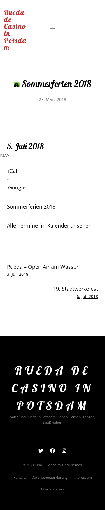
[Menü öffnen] (52, 29)
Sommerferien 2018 (31, 206)
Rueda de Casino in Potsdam (15, 30)
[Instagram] (64, 450)
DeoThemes (72, 464)
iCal (12, 170)
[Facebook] (52, 450)
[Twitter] (40, 450)
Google (17, 187)
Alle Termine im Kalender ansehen (49, 225)
